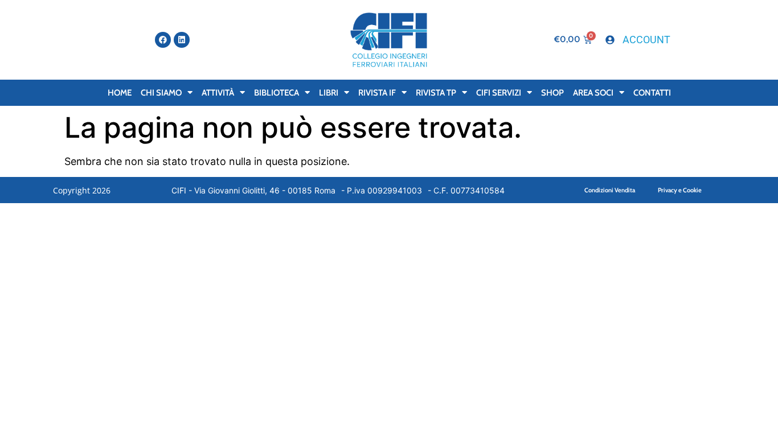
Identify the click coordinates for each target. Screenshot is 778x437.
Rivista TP (436, 93)
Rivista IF (377, 93)
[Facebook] (163, 40)
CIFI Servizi (498, 93)
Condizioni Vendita (609, 190)
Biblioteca (276, 93)
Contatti (652, 93)
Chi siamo (161, 93)
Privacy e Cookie (680, 190)
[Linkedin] (182, 40)
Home (120, 93)
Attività (218, 93)
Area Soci (593, 93)
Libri (328, 93)
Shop (552, 93)
